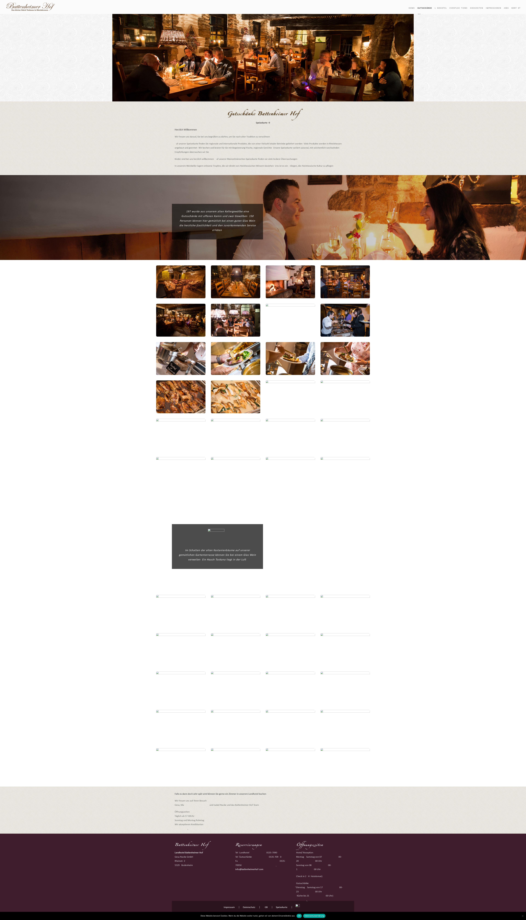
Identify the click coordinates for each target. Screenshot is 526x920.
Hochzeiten (476, 8)
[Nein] (522, 916)
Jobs (506, 8)
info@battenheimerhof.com (249, 869)
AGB (265, 907)
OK (299, 916)
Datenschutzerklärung (314, 916)
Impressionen (493, 8)
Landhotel (441, 8)
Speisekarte (281, 907)
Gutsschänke (425, 8)
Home (412, 8)
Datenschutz (249, 907)
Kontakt (516, 8)
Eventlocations (458, 8)
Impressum (229, 907)
